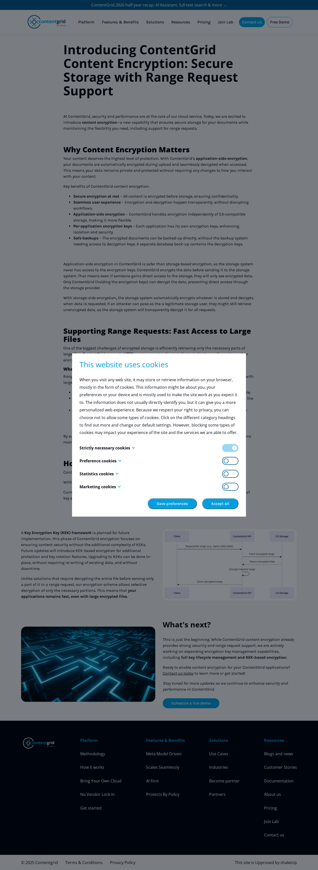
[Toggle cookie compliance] (230, 461)
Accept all (220, 503)
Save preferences (172, 503)
